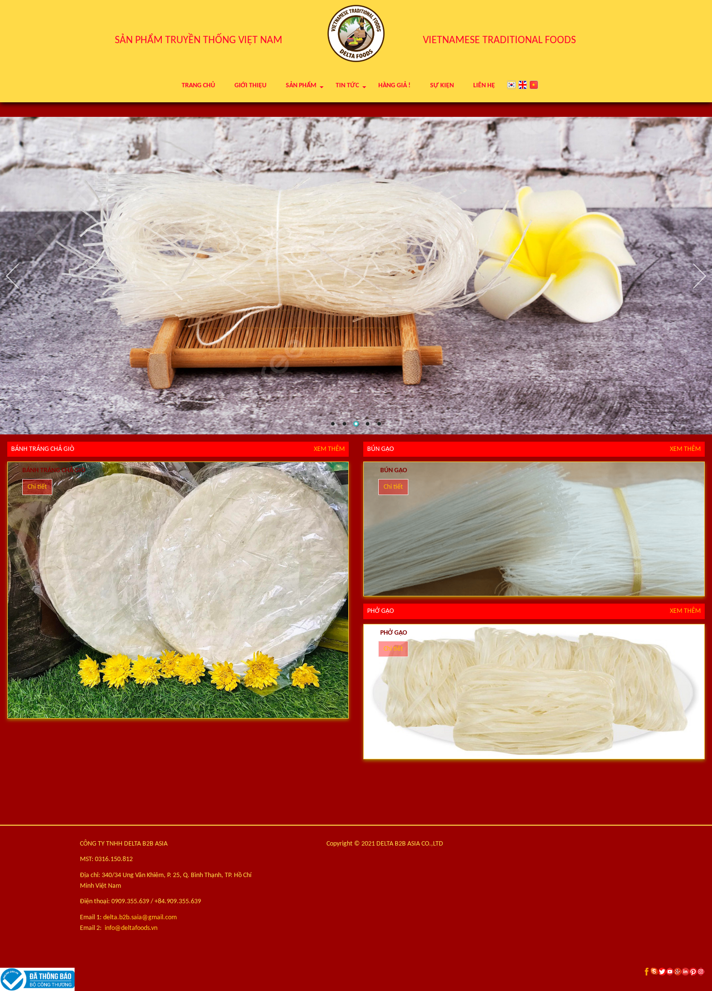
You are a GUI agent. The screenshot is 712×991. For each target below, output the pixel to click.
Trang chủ (198, 85)
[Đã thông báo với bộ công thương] (356, 979)
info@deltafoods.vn (131, 928)
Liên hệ (484, 85)
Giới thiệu (250, 85)
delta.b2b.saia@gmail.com (140, 917)
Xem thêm (329, 449)
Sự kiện (442, 85)
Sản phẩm (301, 85)
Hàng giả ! (394, 85)
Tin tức (347, 85)
